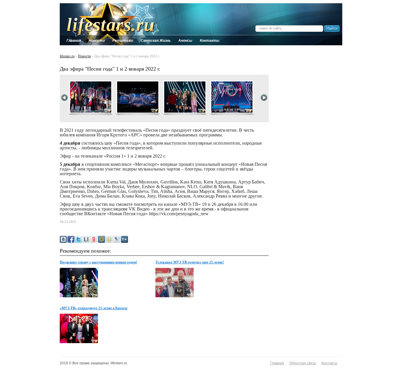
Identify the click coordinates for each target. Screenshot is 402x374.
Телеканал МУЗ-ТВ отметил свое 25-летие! (189, 262)
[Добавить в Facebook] (70, 239)
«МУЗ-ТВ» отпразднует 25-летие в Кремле (93, 308)
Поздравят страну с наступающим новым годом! (98, 262)
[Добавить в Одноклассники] (109, 239)
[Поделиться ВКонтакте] (63, 239)
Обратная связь (302, 363)
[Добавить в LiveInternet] (86, 239)
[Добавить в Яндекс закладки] (93, 239)
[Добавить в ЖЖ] (116, 239)
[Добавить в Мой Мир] (101, 239)
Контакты (329, 363)
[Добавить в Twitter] (78, 239)
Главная (277, 363)
